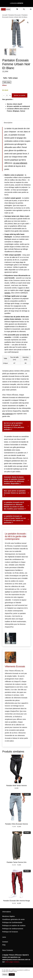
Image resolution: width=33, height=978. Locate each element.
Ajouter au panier (19, 95)
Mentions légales (8, 916)
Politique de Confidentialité (12, 922)
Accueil (4, 15)
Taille (5, 78)
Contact (5, 942)
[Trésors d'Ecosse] (6, 9)
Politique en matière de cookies (13, 925)
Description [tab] (8, 122)
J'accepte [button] (12, 974)
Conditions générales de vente (13, 919)
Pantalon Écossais (14, 15)
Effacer (4, 85)
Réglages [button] (5, 974)
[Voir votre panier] (17, 9)
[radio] (7, 82)
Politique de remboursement (12, 928)
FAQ (3, 945)
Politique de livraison (10, 932)
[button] (23, 9)
